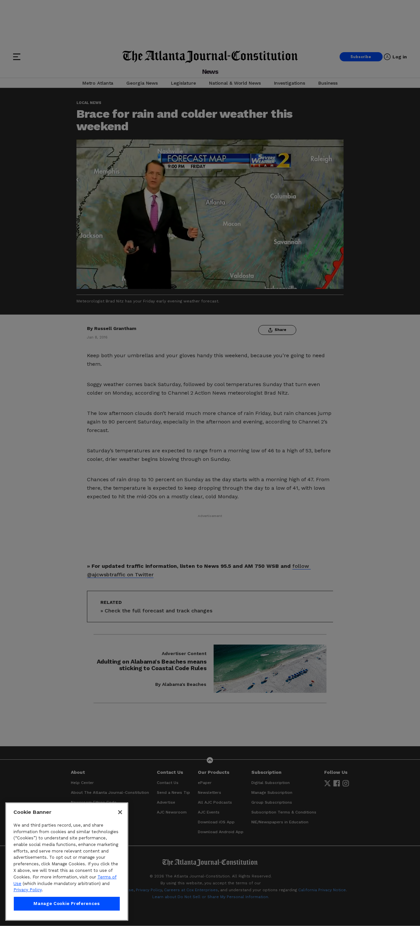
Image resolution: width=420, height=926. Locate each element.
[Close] (120, 812)
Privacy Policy (27, 889)
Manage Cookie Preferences (66, 903)
